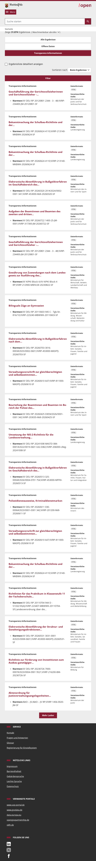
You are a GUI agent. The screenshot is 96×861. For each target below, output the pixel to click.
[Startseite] (14, 5)
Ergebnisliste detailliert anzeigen (26, 63)
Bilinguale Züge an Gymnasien (26, 305)
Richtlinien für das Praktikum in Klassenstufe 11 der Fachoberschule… (37, 595)
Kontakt (10, 732)
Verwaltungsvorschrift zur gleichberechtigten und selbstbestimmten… (35, 373)
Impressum (12, 766)
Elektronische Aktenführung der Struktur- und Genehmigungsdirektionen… (36, 628)
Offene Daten (48, 46)
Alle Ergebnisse (48, 39)
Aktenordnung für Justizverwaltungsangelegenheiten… (30, 694)
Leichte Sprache (14, 781)
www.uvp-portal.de (15, 805)
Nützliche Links (21, 760)
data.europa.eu (14, 815)
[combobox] (45, 21)
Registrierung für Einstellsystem (22, 747)
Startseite (9, 29)
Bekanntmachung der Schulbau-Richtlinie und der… (35, 124)
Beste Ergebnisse (78, 70)
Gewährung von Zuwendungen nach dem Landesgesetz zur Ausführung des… (37, 274)
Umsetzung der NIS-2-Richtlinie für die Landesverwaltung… (31, 436)
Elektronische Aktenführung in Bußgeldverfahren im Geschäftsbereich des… (38, 183)
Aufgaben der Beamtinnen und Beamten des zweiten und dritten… (34, 213)
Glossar (10, 742)
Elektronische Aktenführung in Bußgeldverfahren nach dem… (38, 340)
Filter (48, 78)
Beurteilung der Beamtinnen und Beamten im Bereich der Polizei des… (38, 406)
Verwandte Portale (23, 799)
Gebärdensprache (15, 776)
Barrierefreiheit (14, 771)
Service (16, 726)
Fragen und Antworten (17, 737)
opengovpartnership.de (18, 820)
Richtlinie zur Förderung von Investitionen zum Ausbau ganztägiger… (36, 661)
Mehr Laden (48, 715)
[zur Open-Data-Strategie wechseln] (85, 5)
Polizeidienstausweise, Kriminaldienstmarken (35, 500)
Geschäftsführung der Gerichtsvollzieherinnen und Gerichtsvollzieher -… (36, 93)
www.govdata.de (14, 810)
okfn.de (10, 825)
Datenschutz (13, 786)
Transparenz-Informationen (48, 53)
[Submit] (88, 21)
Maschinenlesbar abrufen (44, 32)
